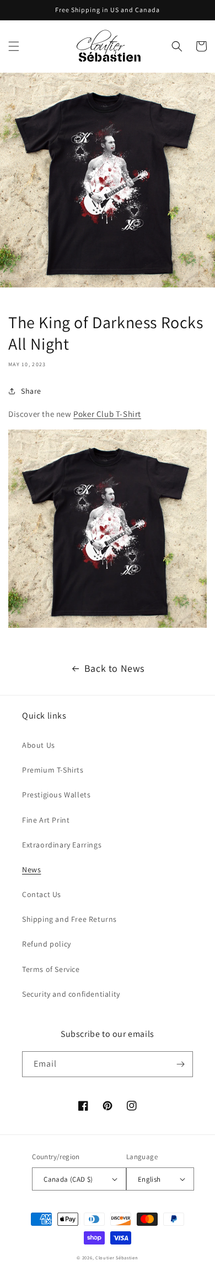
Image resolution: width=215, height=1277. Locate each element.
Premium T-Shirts (53, 770)
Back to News (114, 668)
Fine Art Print (45, 820)
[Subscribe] (180, 1064)
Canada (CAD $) (68, 1179)
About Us (38, 745)
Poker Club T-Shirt (107, 414)
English (149, 1179)
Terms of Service (51, 969)
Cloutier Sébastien (116, 1257)
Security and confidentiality (71, 994)
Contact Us (41, 894)
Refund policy (46, 944)
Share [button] (31, 391)
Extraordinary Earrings (61, 845)
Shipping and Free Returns (69, 919)
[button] (14, 46)
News (31, 869)
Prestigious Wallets (56, 795)
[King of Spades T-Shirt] (107, 625)
